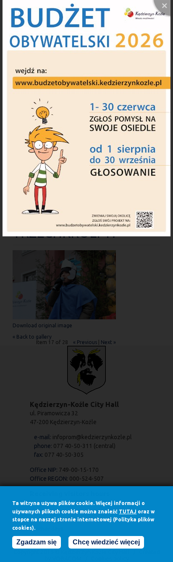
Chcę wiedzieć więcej (106, 542)
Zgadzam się (36, 542)
